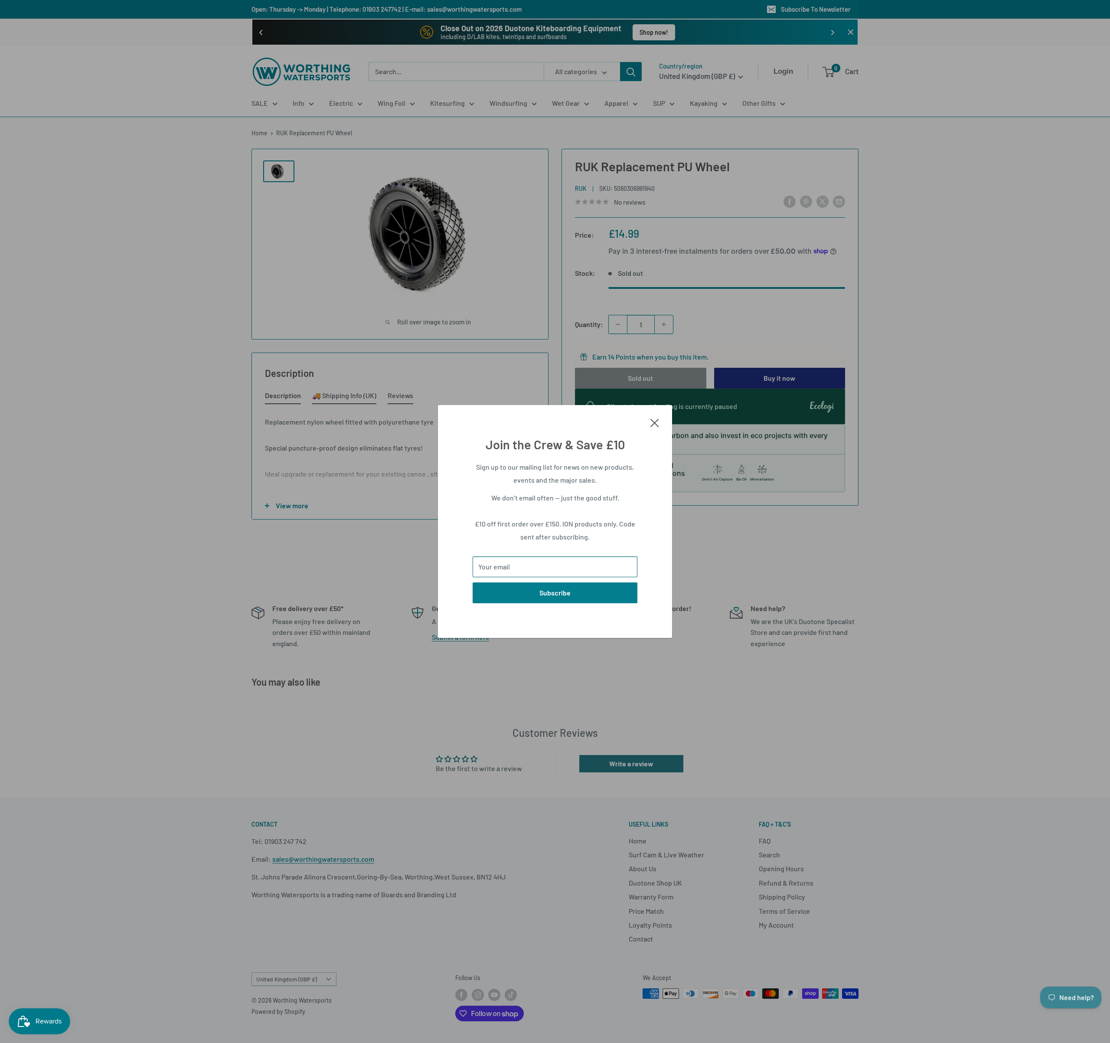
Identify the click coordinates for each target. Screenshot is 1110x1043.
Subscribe (555, 593)
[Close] (654, 421)
